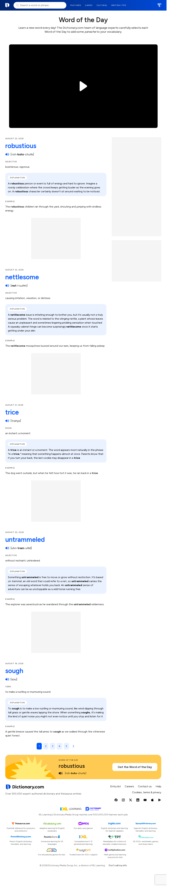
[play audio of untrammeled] (7, 548)
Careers (129, 786)
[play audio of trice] (7, 421)
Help (158, 786)
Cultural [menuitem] (102, 5)
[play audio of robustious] (7, 154)
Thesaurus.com (159, 5)
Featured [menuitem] (75, 5)
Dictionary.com (7, 5)
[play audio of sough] (7, 679)
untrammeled (25, 539)
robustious (20, 146)
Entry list (115, 786)
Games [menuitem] (89, 5)
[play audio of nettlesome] (7, 286)
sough (14, 671)
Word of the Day (68, 760)
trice (12, 412)
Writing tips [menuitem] (118, 5)
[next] (72, 746)
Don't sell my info (118, 865)
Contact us (145, 786)
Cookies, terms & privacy (146, 792)
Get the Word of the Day (135, 767)
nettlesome (22, 277)
